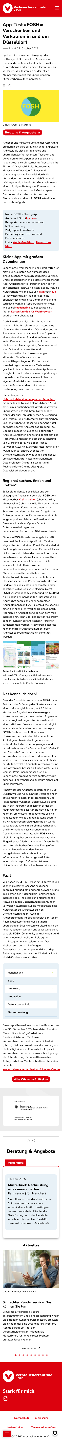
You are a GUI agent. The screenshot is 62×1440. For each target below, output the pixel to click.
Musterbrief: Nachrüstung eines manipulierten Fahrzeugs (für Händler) (28, 1189)
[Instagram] (5, 1398)
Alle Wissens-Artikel (29, 1079)
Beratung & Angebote (20, 132)
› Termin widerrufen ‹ (43, 1427)
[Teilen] (9, 85)
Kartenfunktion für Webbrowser (31, 311)
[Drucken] (4, 85)
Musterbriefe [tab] (16, 1162)
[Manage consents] (55, 1433)
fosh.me (31, 218)
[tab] (15, 1355)
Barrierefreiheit (15, 1427)
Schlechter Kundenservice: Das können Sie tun (27, 1304)
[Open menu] (7, 1434)
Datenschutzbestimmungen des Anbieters (29, 399)
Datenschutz (21, 1418)
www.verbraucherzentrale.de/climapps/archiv (31, 1069)
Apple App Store (23, 242)
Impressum (41, 1418)
